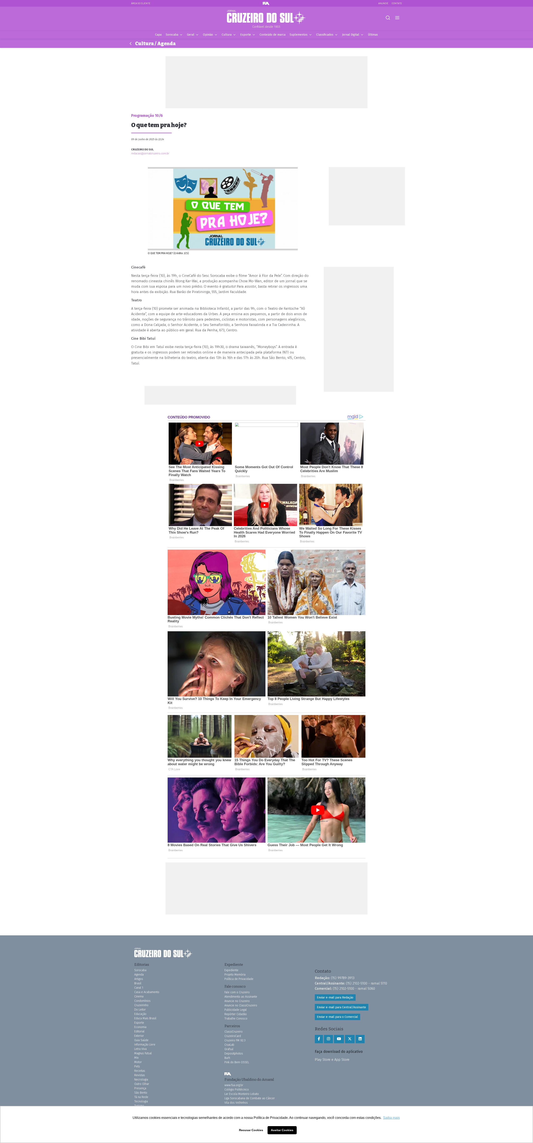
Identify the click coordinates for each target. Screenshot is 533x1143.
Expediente (231, 970)
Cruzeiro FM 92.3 (234, 1040)
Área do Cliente (140, 3)
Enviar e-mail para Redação (335, 997)
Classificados (324, 34)
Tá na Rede (141, 1097)
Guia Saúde (141, 1040)
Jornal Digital (350, 34)
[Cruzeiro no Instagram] (328, 1039)
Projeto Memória (234, 974)
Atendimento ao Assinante (240, 996)
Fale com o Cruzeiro (237, 992)
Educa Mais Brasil (145, 1018)
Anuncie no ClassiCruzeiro (240, 1005)
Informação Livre (144, 1044)
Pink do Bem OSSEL (236, 1062)
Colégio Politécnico (236, 1089)
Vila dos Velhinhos (236, 1102)
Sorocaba (172, 34)
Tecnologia (141, 1101)
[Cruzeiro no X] (350, 1039)
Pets (137, 1066)
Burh (227, 1058)
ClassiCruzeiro (233, 1031)
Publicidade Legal (235, 1010)
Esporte (245, 34)
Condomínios (142, 1001)
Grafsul (228, 1049)
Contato (397, 3)
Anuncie (383, 3)
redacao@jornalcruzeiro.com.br (150, 153)
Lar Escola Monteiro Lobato (241, 1094)
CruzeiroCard (232, 1036)
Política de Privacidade (238, 979)
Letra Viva (140, 1049)
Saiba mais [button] (391, 1117)
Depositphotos (233, 1053)
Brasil (137, 983)
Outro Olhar (141, 1084)
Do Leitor (140, 1009)
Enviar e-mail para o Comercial (337, 1017)
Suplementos (299, 34)
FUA (227, 1074)
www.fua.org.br (233, 1085)
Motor (138, 1062)
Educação (140, 1014)
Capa (158, 34)
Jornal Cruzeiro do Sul (266, 17)
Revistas (139, 1075)
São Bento (140, 1092)
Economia (140, 1027)
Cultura (227, 34)
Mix (136, 1057)
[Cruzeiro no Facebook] (319, 1039)
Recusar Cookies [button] (251, 1130)
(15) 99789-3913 (342, 978)
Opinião (208, 34)
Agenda (139, 974)
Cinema (138, 996)
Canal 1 (138, 988)
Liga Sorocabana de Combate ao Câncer (249, 1098)
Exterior (139, 1036)
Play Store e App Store (332, 1059)
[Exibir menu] (397, 17)
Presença (140, 1088)
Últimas (373, 34)
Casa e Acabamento (146, 992)
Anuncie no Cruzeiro (237, 1001)
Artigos (138, 979)
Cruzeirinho (141, 1005)
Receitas (139, 1071)
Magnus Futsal (143, 1053)
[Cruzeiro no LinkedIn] (360, 1039)
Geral (190, 34)
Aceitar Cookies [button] (282, 1130)
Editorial (139, 1031)
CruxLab (229, 1045)
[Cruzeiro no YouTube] (339, 1039)
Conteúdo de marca (272, 34)
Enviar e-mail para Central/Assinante (341, 1007)
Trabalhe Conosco (235, 1018)
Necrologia (141, 1079)
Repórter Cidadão (235, 1014)
